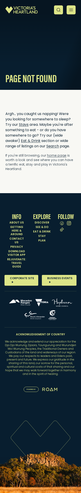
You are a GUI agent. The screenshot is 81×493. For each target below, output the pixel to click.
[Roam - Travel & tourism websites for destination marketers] (49, 389)
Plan (41, 241)
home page (56, 155)
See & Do (42, 227)
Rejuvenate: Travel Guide (16, 263)
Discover (42, 223)
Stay (42, 236)
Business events (59, 278)
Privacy (16, 247)
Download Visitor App (16, 253)
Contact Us (16, 240)
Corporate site (22, 278)
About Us (16, 223)
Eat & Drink (42, 232)
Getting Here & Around (16, 230)
